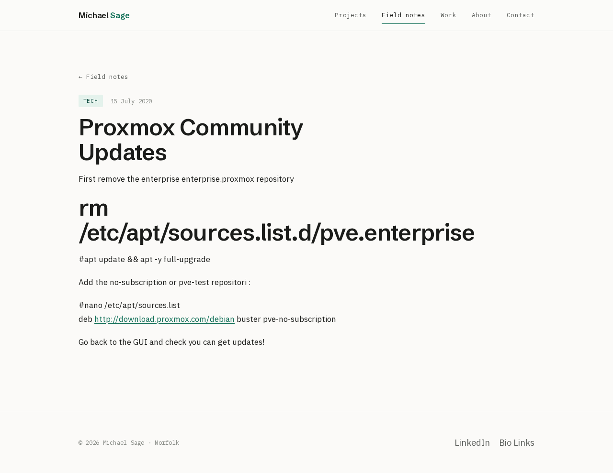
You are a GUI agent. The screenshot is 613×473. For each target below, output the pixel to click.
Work (448, 15)
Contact (520, 15)
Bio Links (516, 442)
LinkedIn (472, 442)
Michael (104, 15)
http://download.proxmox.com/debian (164, 319)
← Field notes (103, 77)
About (481, 15)
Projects (350, 15)
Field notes (403, 15)
